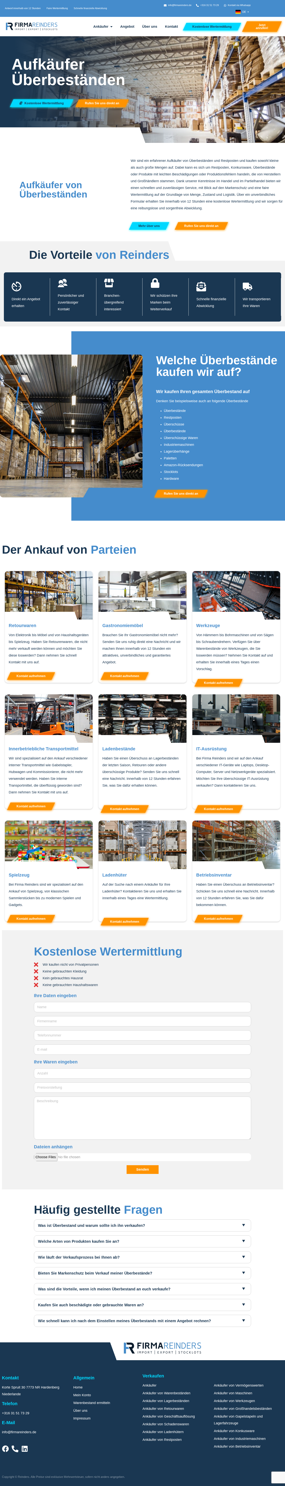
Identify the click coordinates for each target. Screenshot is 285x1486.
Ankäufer (100, 26)
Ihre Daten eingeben (55, 995)
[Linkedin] (24, 1448)
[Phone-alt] (15, 1448)
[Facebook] (5, 1448)
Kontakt (171, 26)
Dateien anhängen (53, 1146)
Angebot (127, 26)
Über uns (149, 26)
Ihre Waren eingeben (56, 1061)
